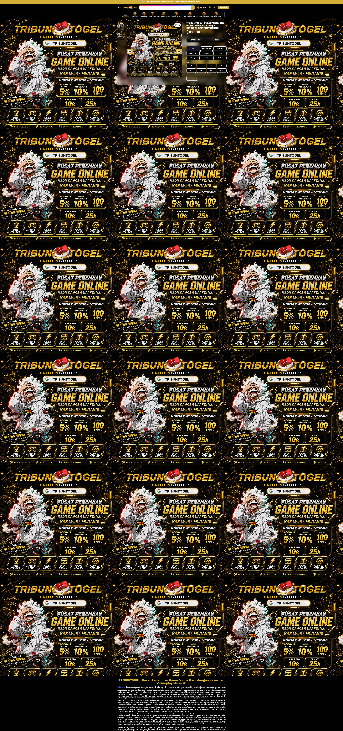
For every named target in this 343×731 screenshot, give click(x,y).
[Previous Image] (130, 51)
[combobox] (165, 8)
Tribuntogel (121, 687)
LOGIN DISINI (215, 40)
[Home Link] (130, 7)
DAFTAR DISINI (196, 40)
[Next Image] (179, 51)
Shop (119, 7)
